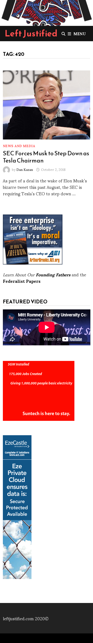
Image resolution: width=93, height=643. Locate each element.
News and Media (19, 146)
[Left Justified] (46, 12)
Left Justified (31, 33)
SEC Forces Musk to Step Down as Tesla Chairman (46, 157)
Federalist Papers (22, 280)
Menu (79, 33)
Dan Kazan (24, 169)
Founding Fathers (53, 274)
